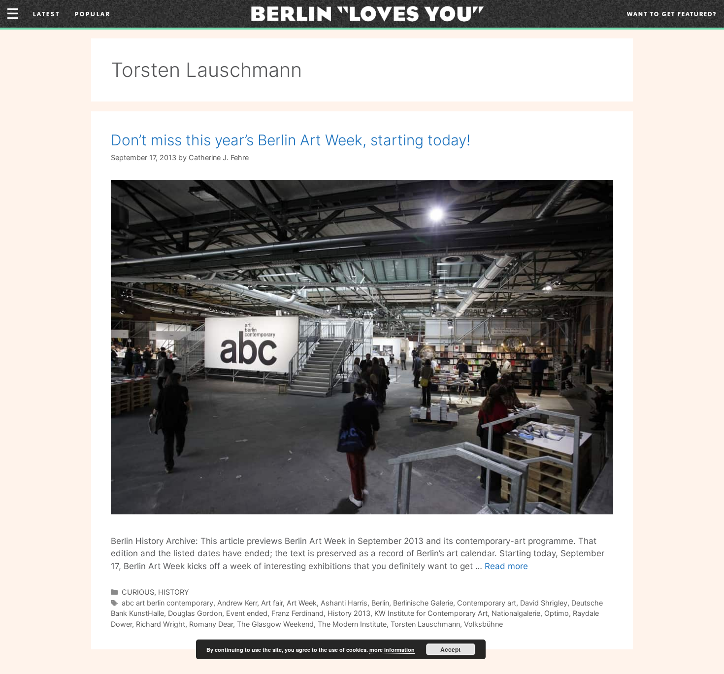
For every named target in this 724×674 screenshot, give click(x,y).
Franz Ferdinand (297, 613)
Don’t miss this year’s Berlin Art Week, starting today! (290, 140)
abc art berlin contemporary (167, 603)
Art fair (272, 603)
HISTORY (173, 592)
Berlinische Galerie (423, 603)
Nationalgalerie (516, 613)
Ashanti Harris (344, 603)
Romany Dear (211, 624)
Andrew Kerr (237, 603)
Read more (506, 566)
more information (392, 649)
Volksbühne (483, 624)
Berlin (380, 603)
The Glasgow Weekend (275, 624)
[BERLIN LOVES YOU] (367, 13)
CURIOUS (138, 592)
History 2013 (349, 613)
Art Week (302, 603)
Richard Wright (160, 624)
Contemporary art (486, 603)
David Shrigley (543, 603)
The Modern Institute (352, 624)
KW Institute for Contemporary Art (431, 613)
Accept (450, 649)
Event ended (246, 613)
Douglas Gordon (195, 613)
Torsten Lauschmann (425, 624)
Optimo (556, 613)
